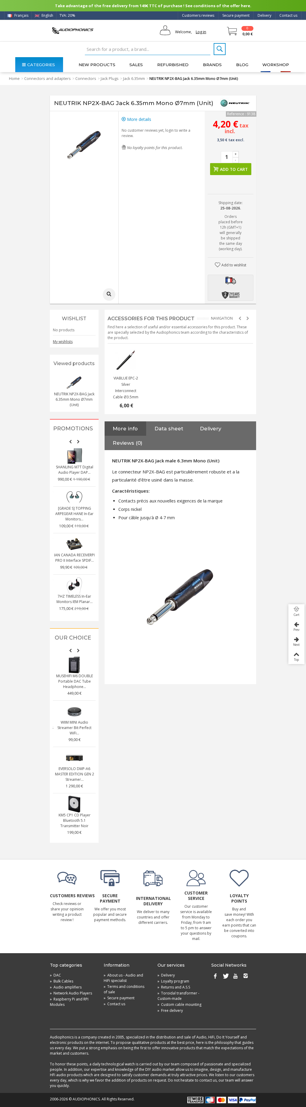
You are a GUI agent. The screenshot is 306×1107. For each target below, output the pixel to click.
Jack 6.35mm (134, 78)
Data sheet (168, 429)
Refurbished (173, 64)
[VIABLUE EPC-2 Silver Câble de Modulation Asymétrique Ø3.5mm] (126, 360)
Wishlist (74, 318)
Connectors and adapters (47, 78)
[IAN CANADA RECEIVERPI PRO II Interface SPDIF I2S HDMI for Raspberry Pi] (74, 544)
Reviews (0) (127, 443)
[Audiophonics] (73, 30)
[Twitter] (225, 976)
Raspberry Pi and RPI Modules (69, 1002)
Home (14, 78)
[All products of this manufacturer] (235, 103)
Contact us (288, 15)
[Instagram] (246, 976)
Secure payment (236, 15)
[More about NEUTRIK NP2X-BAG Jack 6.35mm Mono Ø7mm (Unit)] (74, 383)
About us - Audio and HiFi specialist (123, 978)
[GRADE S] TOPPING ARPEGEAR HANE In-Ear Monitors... (74, 514)
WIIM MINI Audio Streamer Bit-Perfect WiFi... (74, 728)
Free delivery (170, 1010)
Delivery (264, 15)
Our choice (73, 638)
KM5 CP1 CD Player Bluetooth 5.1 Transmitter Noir (75, 820)
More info (125, 429)
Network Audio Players (71, 993)
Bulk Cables (61, 981)
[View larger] (109, 294)
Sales (136, 64)
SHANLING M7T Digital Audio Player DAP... (74, 469)
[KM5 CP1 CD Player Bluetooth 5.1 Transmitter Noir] (74, 804)
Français (20, 15)
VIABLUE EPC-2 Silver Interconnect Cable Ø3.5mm (125, 388)
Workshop (275, 64)
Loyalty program (173, 981)
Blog (242, 64)
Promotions (73, 429)
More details (138, 119)
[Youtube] (235, 976)
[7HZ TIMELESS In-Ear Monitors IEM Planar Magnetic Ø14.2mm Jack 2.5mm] (74, 585)
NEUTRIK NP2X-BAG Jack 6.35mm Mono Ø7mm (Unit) (74, 399)
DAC (55, 975)
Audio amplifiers (66, 987)
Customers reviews (198, 15)
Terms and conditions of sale (124, 989)
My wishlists (63, 341)
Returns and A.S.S (173, 987)
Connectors (85, 78)
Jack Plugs (110, 78)
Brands (212, 64)
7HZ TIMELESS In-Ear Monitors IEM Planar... (74, 599)
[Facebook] (215, 976)
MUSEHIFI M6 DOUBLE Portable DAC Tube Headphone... (74, 681)
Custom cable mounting (179, 1004)
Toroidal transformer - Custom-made (178, 996)
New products (97, 64)
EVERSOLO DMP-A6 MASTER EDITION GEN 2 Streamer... (74, 774)
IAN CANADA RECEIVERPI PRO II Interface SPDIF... (74, 557)
